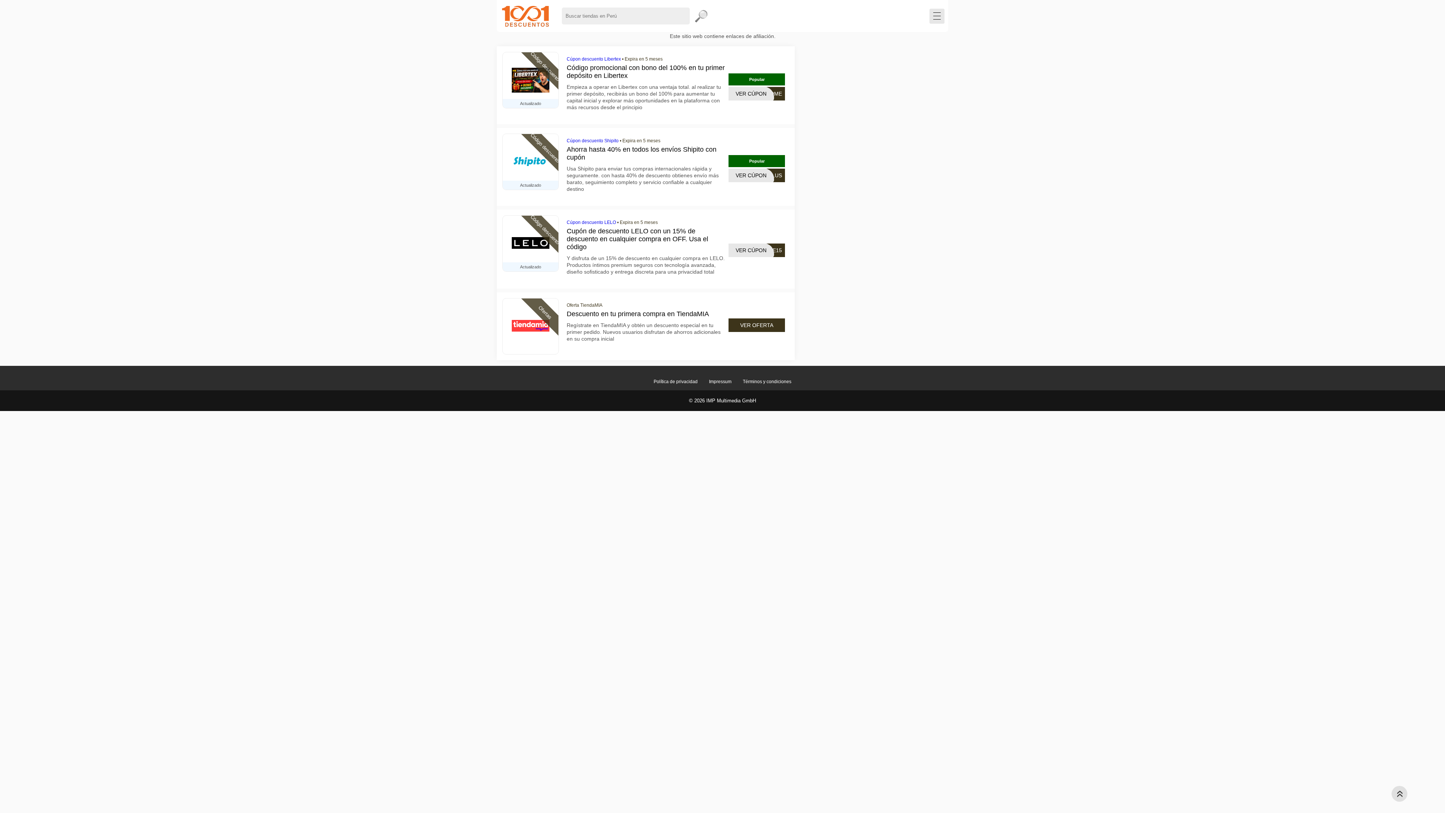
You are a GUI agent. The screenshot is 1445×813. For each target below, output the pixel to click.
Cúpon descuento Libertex (594, 59)
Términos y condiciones (767, 381)
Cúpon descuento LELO (591, 222)
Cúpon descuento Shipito (593, 140)
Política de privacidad (676, 381)
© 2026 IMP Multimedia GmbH (722, 400)
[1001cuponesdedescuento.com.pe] (525, 16)
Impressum (720, 381)
